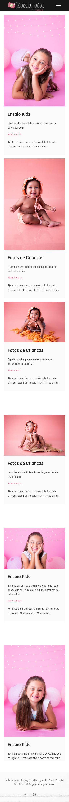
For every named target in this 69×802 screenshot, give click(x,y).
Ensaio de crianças (22, 142)
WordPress (19, 784)
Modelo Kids (40, 146)
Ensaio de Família (43, 609)
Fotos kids (21, 290)
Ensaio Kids (19, 114)
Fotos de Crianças (25, 258)
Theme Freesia (55, 780)
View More (14, 134)
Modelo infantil (24, 146)
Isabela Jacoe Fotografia (19, 780)
